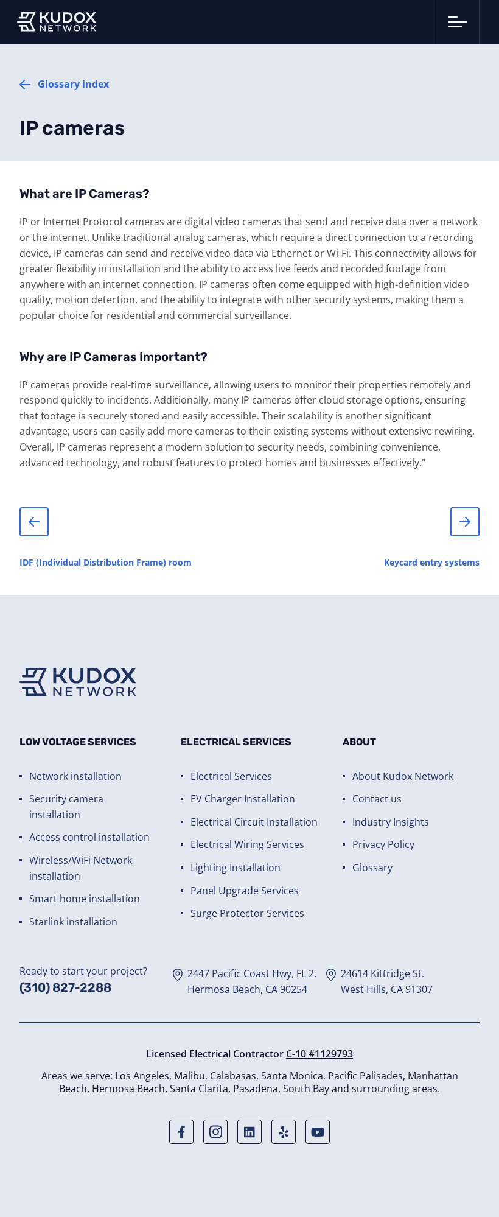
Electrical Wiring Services (247, 844)
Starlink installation (73, 921)
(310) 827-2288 (65, 987)
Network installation (75, 776)
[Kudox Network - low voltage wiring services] (56, 22)
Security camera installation (66, 806)
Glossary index (73, 84)
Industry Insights (390, 822)
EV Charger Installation (242, 798)
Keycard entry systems (432, 562)
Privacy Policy (383, 844)
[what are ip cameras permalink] (13, 190)
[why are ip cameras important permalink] (13, 353)
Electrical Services (231, 776)
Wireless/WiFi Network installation (80, 868)
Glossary (372, 867)
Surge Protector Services (247, 913)
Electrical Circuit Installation (254, 822)
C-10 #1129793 (319, 1054)
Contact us (377, 798)
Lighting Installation (235, 867)
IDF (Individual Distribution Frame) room (105, 562)
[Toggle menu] (458, 22)
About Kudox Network (402, 776)
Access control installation (89, 837)
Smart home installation (84, 898)
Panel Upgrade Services (244, 890)
